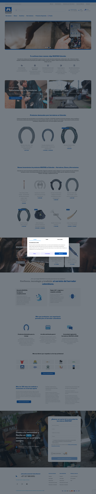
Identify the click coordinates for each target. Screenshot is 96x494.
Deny (34, 253)
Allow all (61, 253)
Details (47, 239)
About (59, 239)
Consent (35, 239)
